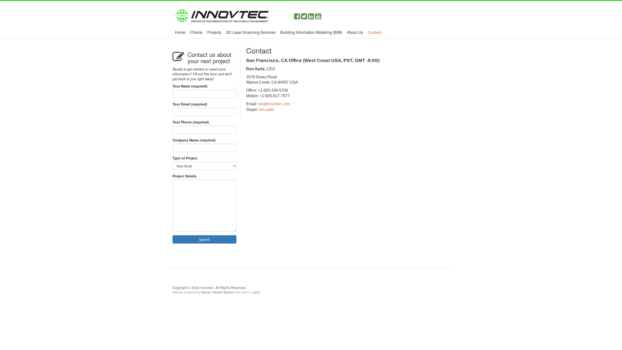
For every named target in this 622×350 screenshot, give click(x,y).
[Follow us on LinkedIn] (311, 17)
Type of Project (185, 158)
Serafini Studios (223, 292)
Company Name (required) (194, 140)
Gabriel (206, 292)
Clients (196, 32)
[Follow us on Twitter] (304, 17)
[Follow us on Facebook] (297, 17)
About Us (355, 32)
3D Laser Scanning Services (251, 32)
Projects (214, 32)
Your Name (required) (190, 86)
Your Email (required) (190, 104)
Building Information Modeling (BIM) (311, 32)
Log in (256, 292)
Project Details (185, 176)
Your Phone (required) (191, 122)
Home (180, 32)
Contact (374, 32)
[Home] (221, 13)
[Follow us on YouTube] (318, 17)
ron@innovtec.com (274, 104)
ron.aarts (266, 109)
